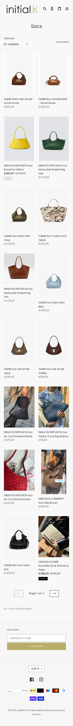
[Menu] (67, 8)
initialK (20, 710)
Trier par (9, 38)
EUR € (35, 669)
